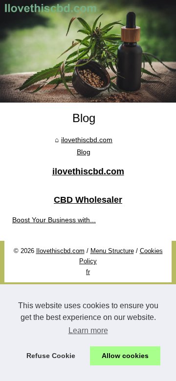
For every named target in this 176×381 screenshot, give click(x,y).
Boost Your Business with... (54, 220)
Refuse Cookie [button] (50, 356)
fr (88, 271)
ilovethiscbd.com (86, 140)
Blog (83, 152)
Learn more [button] (88, 330)
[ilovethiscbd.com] (88, 51)
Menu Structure (112, 250)
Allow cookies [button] (125, 356)
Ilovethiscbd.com (60, 250)
